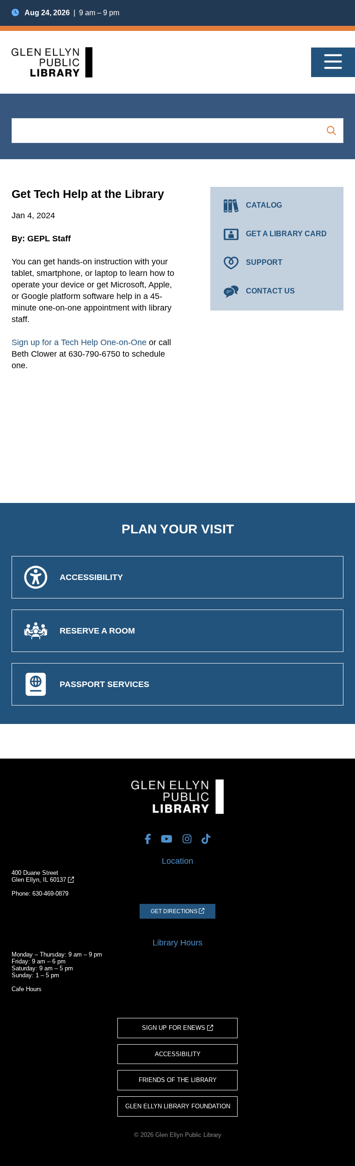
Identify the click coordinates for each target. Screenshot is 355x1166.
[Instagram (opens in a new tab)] (187, 839)
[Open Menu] (333, 62)
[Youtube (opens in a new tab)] (167, 839)
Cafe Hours (27, 989)
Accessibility (178, 1054)
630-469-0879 (50, 893)
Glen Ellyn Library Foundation (177, 1106)
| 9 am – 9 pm (71, 13)
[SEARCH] (331, 130)
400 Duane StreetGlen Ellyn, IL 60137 (40, 876)
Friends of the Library (178, 1079)
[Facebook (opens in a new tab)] (148, 839)
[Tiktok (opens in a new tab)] (205, 839)
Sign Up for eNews (174, 1027)
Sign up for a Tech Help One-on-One (79, 342)
